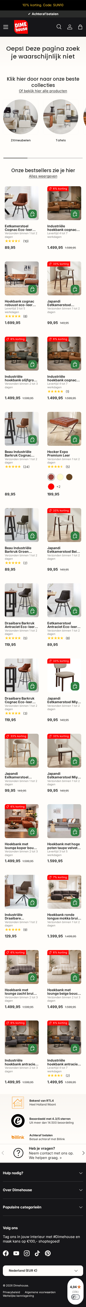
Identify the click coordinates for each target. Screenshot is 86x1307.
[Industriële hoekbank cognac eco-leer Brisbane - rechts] (64, 354)
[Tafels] (60, 116)
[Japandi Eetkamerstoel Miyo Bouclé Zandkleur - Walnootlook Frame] (64, 675)
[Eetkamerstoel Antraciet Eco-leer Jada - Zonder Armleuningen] (64, 600)
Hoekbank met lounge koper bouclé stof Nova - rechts (21, 847)
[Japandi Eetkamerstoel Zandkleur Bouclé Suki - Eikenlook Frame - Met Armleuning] (22, 751)
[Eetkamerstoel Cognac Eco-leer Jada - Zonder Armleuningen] (22, 203)
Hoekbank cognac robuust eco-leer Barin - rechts (19, 305)
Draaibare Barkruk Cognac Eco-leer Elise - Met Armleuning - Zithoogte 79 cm (19, 705)
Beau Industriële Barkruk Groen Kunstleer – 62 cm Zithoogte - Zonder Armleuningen (20, 555)
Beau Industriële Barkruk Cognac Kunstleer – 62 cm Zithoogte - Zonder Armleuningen (20, 459)
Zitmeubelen (21, 140)
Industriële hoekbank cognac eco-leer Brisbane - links (63, 231)
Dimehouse (20, 1285)
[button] (80, 27)
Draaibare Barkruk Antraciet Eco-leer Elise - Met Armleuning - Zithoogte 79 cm (20, 630)
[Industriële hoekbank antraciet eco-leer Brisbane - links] (22, 1037)
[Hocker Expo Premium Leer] (64, 429)
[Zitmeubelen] (20, 116)
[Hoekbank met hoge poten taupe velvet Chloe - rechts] (64, 821)
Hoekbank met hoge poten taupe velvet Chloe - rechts (63, 847)
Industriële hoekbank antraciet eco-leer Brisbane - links (20, 1065)
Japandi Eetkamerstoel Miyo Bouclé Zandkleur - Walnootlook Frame (63, 703)
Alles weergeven (43, 176)
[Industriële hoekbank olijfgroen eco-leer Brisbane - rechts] (22, 354)
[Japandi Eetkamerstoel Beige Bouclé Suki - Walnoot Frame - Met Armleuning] (64, 525)
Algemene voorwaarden (40, 1292)
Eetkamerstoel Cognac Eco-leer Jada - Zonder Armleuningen (18, 231)
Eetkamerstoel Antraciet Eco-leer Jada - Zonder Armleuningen (62, 628)
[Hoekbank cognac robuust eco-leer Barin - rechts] (22, 278)
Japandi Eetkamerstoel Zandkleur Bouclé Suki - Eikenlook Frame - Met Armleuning (19, 782)
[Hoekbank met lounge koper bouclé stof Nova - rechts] (22, 821)
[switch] (75, 1297)
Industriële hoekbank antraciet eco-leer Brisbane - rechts (63, 1065)
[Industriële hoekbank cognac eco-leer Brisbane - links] (64, 203)
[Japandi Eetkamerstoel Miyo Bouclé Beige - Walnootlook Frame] (64, 751)
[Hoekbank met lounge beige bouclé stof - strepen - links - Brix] (64, 967)
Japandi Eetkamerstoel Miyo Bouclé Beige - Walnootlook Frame (63, 778)
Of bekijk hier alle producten (43, 91)
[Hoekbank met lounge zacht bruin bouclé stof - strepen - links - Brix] (22, 967)
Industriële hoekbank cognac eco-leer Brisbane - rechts (63, 381)
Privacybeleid (11, 1292)
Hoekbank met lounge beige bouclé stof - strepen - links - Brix (64, 995)
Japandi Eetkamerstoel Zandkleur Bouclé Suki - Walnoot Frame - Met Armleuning (61, 310)
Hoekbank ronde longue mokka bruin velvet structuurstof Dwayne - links (63, 920)
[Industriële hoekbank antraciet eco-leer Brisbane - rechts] (64, 1037)
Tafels (61, 140)
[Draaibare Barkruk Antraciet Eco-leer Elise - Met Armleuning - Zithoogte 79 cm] (22, 600)
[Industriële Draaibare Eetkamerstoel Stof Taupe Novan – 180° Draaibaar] (22, 892)
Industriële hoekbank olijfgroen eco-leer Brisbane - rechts (21, 381)
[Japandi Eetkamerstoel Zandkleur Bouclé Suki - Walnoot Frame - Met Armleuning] (64, 278)
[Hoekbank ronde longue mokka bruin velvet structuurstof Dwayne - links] (64, 892)
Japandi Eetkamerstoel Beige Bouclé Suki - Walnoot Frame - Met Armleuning (64, 555)
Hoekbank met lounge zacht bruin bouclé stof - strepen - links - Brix (21, 995)
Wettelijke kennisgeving (18, 1295)
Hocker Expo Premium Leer (58, 453)
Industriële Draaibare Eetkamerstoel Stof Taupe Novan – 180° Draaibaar (21, 922)
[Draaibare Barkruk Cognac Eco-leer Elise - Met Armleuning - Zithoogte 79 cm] (22, 675)
